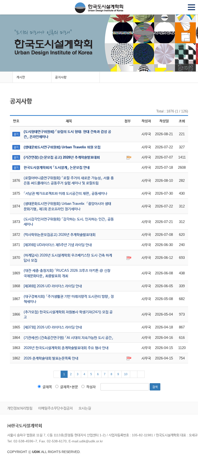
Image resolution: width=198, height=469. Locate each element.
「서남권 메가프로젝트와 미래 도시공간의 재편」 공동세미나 (65, 193)
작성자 (91, 387)
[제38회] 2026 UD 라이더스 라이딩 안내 (53, 286)
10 (125, 374)
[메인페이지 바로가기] (6, 77)
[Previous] (57, 374)
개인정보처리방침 (19, 408)
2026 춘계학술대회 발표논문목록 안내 (51, 358)
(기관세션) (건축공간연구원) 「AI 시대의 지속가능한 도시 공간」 (68, 337)
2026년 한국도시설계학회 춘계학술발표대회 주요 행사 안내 (66, 348)
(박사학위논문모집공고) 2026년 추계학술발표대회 (59, 234)
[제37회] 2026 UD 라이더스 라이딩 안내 (53, 327)
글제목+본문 (69, 387)
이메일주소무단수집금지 (55, 408)
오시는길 (84, 408)
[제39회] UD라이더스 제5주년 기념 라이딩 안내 (58, 245)
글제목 (47, 387)
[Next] (133, 374)
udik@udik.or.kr (91, 441)
